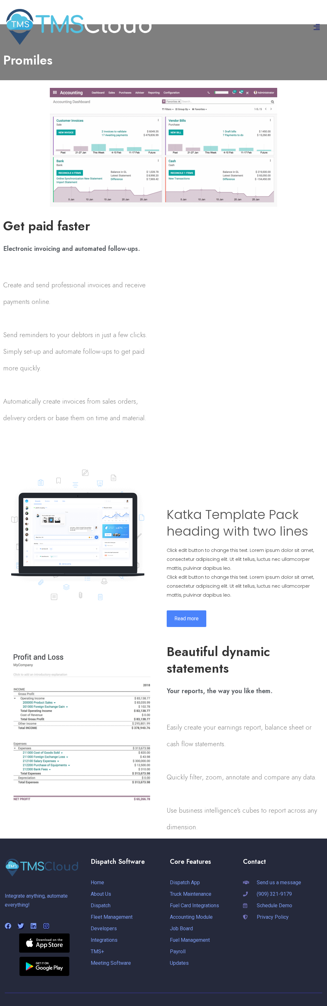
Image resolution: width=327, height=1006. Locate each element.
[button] (316, 27)
